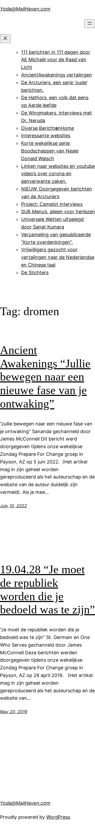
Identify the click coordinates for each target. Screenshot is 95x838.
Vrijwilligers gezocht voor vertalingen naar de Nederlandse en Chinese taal (57, 257)
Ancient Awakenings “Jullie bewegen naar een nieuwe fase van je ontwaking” (45, 377)
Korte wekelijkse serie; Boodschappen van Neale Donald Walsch (49, 150)
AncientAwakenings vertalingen (56, 75)
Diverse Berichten (41, 128)
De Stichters (35, 272)
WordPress (58, 817)
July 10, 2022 (13, 505)
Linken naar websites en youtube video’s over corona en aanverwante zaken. (58, 173)
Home (67, 128)
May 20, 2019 (13, 711)
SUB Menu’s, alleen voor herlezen (58, 211)
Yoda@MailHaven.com (25, 9)
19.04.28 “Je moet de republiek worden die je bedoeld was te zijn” (47, 589)
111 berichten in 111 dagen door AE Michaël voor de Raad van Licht (55, 59)
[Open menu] (89, 23)
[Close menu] (5, 38)
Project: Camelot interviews (52, 204)
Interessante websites (45, 135)
